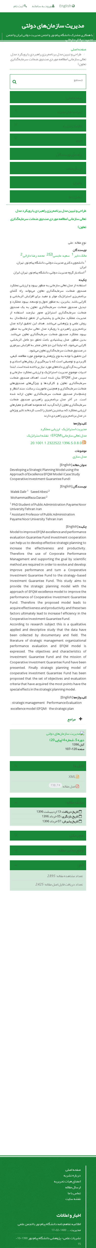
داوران (77, 183)
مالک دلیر (80, 255)
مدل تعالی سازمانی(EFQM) (68, 435)
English (65, 6)
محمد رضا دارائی (34, 255)
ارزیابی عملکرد (50, 429)
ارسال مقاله (74, 168)
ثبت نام (19, 6)
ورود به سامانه (42, 6)
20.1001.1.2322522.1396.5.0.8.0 (56, 443)
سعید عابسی (61, 255)
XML (72, 776)
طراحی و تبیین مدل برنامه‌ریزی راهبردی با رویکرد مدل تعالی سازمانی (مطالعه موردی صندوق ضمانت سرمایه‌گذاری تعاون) (48, 218)
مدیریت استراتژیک (74, 429)
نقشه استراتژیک (37, 435)
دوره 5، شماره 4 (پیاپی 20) (66, 740)
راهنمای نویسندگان (69, 154)
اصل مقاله (63, 786)
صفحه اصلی (78, 49)
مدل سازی (80, 456)
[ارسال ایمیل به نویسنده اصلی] (50, 254)
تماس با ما (75, 197)
